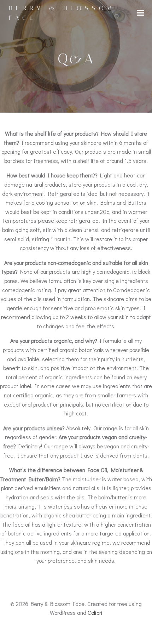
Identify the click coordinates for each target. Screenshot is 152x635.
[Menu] (141, 13)
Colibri (95, 612)
